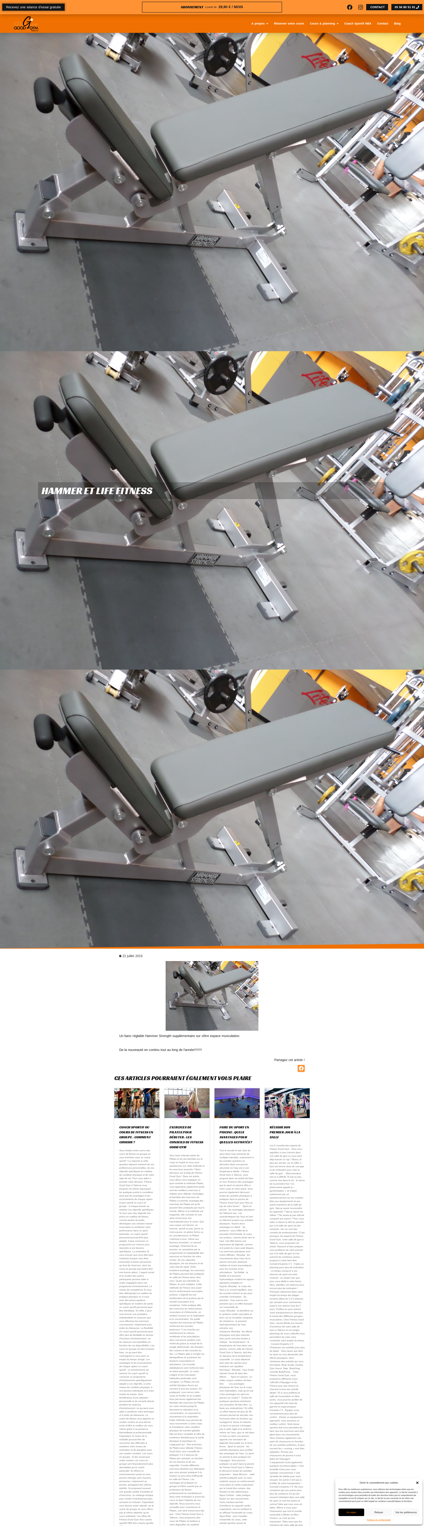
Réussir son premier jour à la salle (285, 1132)
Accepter (351, 1512)
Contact (382, 23)
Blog (397, 23)
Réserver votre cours (289, 23)
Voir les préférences (406, 1512)
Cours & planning (322, 23)
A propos (258, 23)
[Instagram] (360, 7)
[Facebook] (349, 7)
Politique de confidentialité (379, 1520)
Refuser (378, 1512)
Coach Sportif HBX (357, 23)
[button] (417, 1482)
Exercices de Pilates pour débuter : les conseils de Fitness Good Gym (186, 1137)
